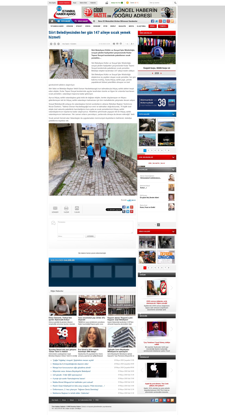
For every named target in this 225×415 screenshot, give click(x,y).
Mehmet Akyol (145, 187)
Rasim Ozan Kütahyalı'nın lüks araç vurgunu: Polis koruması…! (79, 386)
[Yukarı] (77, 209)
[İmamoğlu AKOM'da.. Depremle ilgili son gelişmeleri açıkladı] (147, 257)
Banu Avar (147, 206)
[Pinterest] (131, 211)
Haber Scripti (70, 408)
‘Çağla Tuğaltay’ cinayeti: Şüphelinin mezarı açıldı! (73, 360)
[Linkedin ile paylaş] (164, 21)
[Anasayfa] (52, 21)
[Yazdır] (121, 44)
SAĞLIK (143, 275)
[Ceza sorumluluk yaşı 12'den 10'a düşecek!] (92, 305)
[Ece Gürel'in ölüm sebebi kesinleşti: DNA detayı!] (92, 337)
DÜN (150, 163)
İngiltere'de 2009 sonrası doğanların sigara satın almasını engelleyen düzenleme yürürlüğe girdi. (157, 305)
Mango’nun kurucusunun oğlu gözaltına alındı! (72, 367)
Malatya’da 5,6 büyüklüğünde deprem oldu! (70, 364)
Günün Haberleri (64, 3)
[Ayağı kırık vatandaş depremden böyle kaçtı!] (166, 242)
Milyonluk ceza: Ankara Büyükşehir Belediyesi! (72, 371)
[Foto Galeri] (64, 21)
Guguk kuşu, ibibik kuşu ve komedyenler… (115, 21)
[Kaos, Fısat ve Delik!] (171, 207)
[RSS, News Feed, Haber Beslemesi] (172, 21)
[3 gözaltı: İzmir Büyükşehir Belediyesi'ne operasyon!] (122, 337)
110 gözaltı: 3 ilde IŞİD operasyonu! (67, 375)
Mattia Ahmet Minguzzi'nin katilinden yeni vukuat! (73, 382)
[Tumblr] (123, 211)
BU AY (163, 163)
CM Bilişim (78, 408)
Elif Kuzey (149, 197)
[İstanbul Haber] (65, 18)
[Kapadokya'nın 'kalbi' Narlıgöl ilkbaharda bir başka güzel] (166, 125)
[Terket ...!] (171, 187)
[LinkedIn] (127, 211)
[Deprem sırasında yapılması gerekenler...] (166, 257)
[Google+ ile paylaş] (160, 21)
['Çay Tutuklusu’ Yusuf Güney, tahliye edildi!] (157, 329)
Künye (64, 400)
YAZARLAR (143, 170)
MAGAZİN (143, 316)
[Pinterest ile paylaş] (168, 21)
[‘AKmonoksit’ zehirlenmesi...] (171, 178)
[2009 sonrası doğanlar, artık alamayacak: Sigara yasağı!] (157, 288)
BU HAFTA (156, 163)
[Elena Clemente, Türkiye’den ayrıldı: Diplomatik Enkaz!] (63, 305)
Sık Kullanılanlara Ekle (85, 400)
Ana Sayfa (52, 3)
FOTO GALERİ (144, 114)
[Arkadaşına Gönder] (117, 44)
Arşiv (74, 3)
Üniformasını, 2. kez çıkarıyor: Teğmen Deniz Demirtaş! (75, 389)
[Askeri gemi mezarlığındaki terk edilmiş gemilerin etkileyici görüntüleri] (147, 125)
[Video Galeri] (81, 21)
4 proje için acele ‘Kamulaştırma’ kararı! (69, 378)
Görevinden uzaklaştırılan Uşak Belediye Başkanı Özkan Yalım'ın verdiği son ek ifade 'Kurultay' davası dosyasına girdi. (63, 353)
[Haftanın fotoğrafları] (166, 140)
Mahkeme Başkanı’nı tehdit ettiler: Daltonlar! (71, 393)
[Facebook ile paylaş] (152, 21)
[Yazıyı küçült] (126, 44)
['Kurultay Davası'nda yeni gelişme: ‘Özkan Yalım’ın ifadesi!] (63, 337)
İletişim (72, 400)
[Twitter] (55, 44)
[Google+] (58, 44)
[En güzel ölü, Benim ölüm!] (171, 197)
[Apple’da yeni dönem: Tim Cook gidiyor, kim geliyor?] (157, 370)
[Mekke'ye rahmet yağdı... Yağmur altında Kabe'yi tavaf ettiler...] (147, 242)
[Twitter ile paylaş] (156, 21)
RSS (97, 400)
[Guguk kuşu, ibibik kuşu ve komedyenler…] (157, 50)
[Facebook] (51, 44)
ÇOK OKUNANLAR (146, 157)
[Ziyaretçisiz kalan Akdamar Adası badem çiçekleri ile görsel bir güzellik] (147, 140)
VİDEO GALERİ (144, 231)
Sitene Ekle (83, 3)
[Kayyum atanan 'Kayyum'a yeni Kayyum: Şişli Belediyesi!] (122, 305)
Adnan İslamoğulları (150, 177)
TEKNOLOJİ (144, 357)
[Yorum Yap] (114, 44)
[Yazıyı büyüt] (132, 44)
